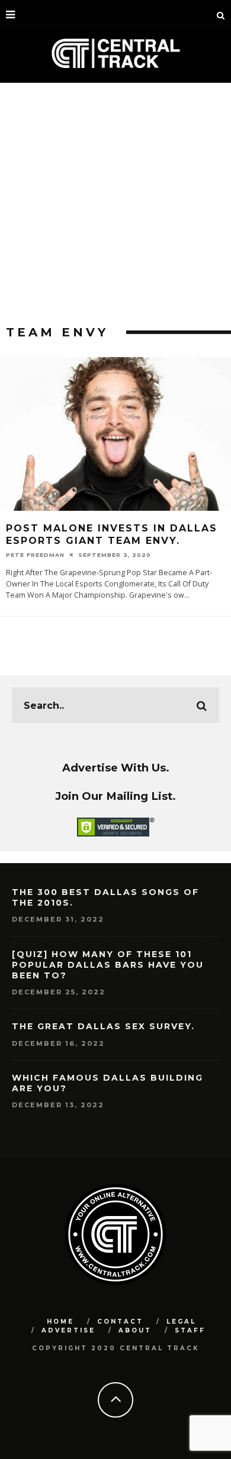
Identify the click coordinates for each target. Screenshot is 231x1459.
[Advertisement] (115, 204)
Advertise (68, 1330)
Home (60, 1321)
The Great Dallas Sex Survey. (103, 1026)
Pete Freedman (35, 555)
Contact (120, 1321)
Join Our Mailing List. (115, 796)
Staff (190, 1330)
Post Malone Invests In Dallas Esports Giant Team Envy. (111, 534)
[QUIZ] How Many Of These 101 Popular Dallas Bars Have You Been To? (108, 965)
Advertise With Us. (115, 767)
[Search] (221, 15)
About (135, 1330)
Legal (181, 1321)
